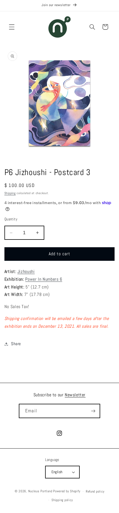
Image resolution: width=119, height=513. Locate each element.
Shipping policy (62, 500)
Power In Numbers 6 (43, 279)
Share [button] (16, 343)
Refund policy (95, 491)
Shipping (10, 193)
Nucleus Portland (40, 491)
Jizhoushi (26, 271)
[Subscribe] (93, 411)
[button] (11, 26)
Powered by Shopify (66, 491)
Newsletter (75, 395)
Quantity (10, 219)
